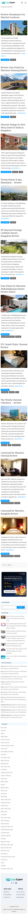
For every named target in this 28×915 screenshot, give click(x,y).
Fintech (3, 784)
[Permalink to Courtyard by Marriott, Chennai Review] (14, 477)
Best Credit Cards (5, 766)
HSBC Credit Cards (6, 808)
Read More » (22, 113)
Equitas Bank (4, 781)
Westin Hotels (16, 445)
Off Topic (3, 838)
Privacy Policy (20, 894)
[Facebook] (11, 883)
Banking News (5, 763)
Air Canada (4, 727)
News (20, 172)
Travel (2, 862)
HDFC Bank (4, 796)
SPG (17, 392)
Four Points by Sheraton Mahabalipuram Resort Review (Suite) (13, 289)
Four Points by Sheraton (8, 336)
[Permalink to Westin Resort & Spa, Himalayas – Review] (14, 201)
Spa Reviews (4, 853)
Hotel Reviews (5, 59)
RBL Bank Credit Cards (7, 844)
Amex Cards (4, 748)
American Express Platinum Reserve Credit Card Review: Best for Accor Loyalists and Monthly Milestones (16, 638)
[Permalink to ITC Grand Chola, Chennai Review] (14, 368)
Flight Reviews (5, 787)
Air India (3, 730)
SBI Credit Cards (5, 850)
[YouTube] (16, 883)
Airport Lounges (5, 739)
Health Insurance (5, 802)
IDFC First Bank (5, 820)
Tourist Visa (4, 859)
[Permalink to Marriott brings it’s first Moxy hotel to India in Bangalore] (14, 150)
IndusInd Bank (5, 823)
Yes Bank (3, 865)
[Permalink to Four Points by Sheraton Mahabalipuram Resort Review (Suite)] (14, 313)
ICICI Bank (4, 814)
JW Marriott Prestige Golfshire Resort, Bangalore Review (11, 233)
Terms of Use (20, 892)
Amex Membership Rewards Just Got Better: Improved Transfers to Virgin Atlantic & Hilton (16, 626)
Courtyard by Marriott (7, 503)
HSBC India (4, 811)
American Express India (7, 745)
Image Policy (20, 897)
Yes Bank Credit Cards (7, 868)
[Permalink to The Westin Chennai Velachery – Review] (14, 421)
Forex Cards (4, 790)
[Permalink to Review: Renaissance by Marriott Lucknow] (14, 36)
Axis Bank (3, 754)
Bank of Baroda (5, 760)
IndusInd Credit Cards (7, 826)
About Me (6, 892)
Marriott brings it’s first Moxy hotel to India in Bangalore (13, 127)
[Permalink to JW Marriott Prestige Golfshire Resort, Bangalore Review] (14, 254)
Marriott (13, 59)
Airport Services (5, 742)
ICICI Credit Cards (6, 817)
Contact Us (7, 897)
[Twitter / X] (13, 883)
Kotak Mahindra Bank (7, 829)
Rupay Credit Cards (6, 847)
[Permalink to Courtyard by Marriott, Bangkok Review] (14, 535)
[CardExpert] (8, 2)
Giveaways (4, 793)
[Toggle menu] (25, 2)
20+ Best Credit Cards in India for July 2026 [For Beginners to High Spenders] (16, 651)
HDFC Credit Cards (6, 799)
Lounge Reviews (5, 832)
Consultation (7, 894)
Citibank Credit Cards (6, 772)
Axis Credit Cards (5, 757)
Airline (2, 733)
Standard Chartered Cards (8, 856)
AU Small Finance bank (7, 751)
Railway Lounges (5, 841)
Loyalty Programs (6, 172)
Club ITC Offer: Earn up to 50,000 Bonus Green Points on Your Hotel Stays (15, 618)
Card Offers (4, 769)
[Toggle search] (22, 2)
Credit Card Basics (6, 775)
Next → (10, 565)
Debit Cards (4, 778)
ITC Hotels (4, 392)
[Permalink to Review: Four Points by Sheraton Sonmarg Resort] (14, 90)
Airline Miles (4, 736)
